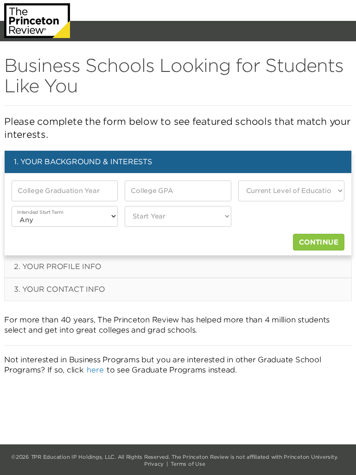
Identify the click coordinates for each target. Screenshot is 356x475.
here (95, 370)
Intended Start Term (40, 212)
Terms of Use (188, 464)
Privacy (154, 464)
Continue (318, 242)
